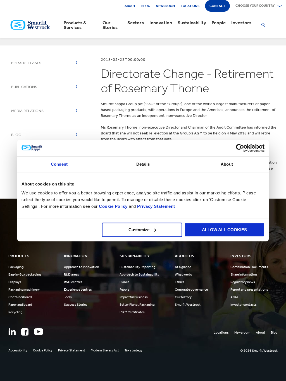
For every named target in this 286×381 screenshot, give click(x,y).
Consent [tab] (59, 164)
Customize (138, 229)
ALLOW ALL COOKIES (224, 229)
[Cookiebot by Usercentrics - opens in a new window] (240, 148)
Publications (24, 87)
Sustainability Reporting (138, 267)
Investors (241, 22)
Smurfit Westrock (188, 305)
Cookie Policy (113, 206)
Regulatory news (242, 282)
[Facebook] (24, 332)
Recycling (15, 312)
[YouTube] (38, 331)
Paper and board (20, 305)
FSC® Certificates (132, 312)
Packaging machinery (24, 289)
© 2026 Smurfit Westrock (259, 351)
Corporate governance (191, 289)
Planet (124, 282)
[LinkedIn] (12, 331)
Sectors (135, 22)
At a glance (183, 267)
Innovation (160, 22)
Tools (68, 297)
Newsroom (165, 6)
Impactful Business (134, 297)
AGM (234, 297)
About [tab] (227, 164)
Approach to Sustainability (139, 274)
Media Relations (27, 110)
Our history (183, 297)
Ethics (179, 282)
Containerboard (20, 297)
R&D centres (73, 282)
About (130, 6)
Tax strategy (133, 350)
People (219, 22)
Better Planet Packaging (137, 305)
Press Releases (26, 63)
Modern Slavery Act (105, 350)
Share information (243, 274)
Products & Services (75, 25)
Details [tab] (143, 164)
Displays (14, 282)
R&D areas (71, 274)
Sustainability (192, 22)
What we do (183, 274)
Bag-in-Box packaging (24, 274)
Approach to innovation (81, 267)
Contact (217, 6)
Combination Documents (249, 267)
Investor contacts (243, 305)
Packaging (16, 267)
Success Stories (75, 305)
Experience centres (78, 289)
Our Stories (110, 25)
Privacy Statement (155, 206)
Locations (190, 6)
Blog (145, 6)
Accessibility (17, 350)
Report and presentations (249, 289)
